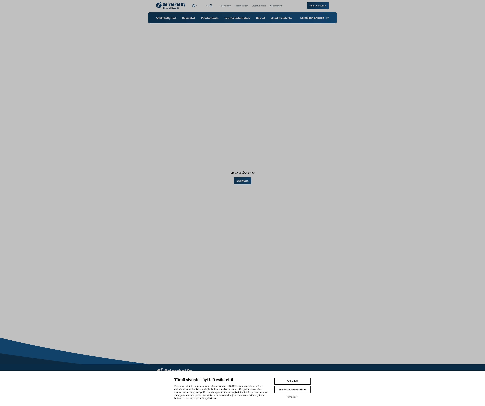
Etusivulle (242, 181)
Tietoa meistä (241, 5)
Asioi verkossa (318, 5)
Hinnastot (188, 17)
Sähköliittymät (166, 17)
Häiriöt (260, 17)
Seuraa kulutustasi (237, 17)
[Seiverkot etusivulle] (170, 5)
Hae (207, 5)
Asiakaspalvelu (281, 17)
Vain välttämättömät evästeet (292, 389)
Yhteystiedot (225, 5)
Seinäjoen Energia (312, 17)
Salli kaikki (292, 381)
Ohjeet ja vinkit (259, 5)
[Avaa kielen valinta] (194, 5)
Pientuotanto (210, 17)
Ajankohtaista (276, 5)
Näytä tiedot (292, 397)
